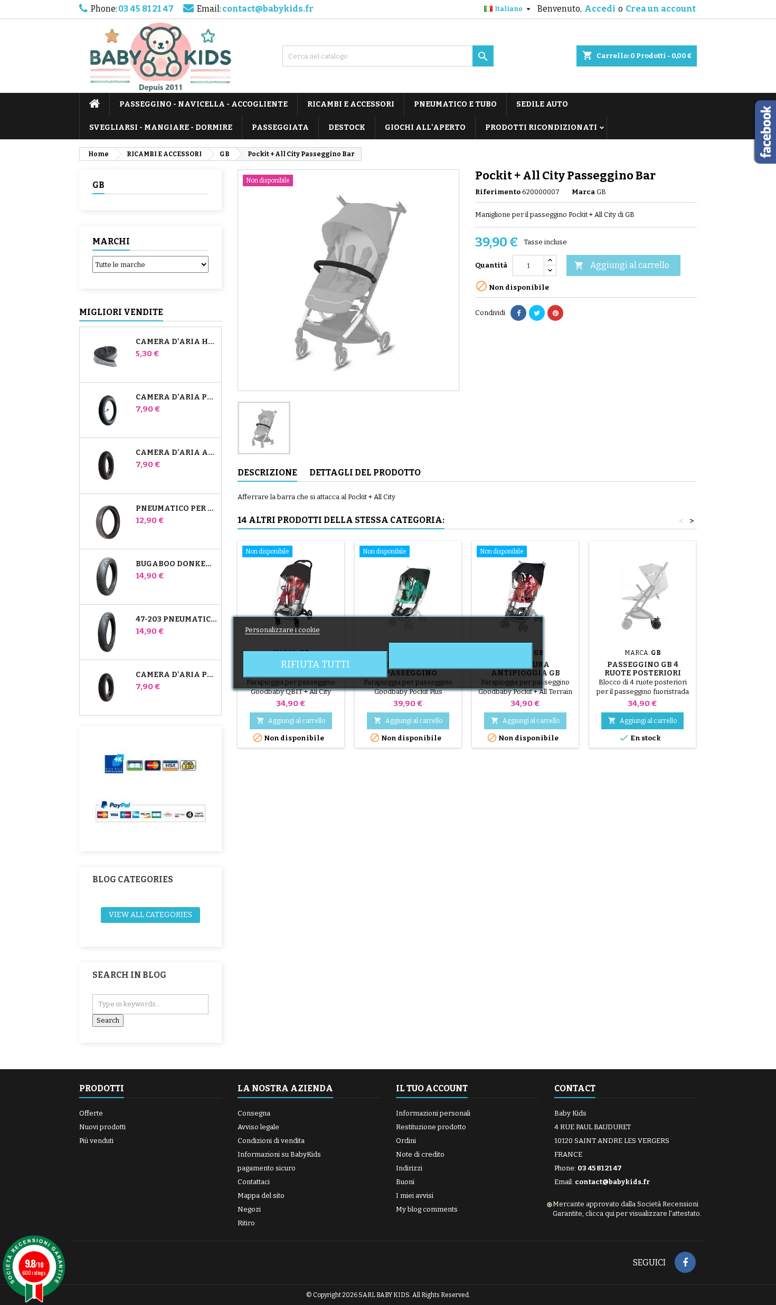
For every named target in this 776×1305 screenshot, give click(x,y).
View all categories (150, 914)
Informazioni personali (433, 1113)
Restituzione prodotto (431, 1127)
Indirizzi (409, 1168)
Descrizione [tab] (267, 473)
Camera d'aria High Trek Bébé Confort (176, 342)
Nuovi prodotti (102, 1127)
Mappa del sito (261, 1195)
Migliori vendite (121, 312)
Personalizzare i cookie (282, 630)
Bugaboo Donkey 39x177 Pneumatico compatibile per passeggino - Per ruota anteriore (176, 564)
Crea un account (661, 9)
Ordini (406, 1141)
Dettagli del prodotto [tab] (365, 473)
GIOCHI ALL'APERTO (425, 127)
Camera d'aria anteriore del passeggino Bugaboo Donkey (176, 453)
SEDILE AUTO (542, 104)
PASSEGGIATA (280, 127)
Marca (583, 192)
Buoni (405, 1182)
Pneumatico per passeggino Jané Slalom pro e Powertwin (176, 508)
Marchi (111, 241)
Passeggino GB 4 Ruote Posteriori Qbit (642, 673)
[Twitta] (537, 313)
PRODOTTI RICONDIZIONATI (541, 127)
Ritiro (246, 1223)
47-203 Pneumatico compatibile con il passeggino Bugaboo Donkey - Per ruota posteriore (176, 619)
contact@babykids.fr (268, 9)
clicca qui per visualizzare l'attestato (642, 1213)
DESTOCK (346, 127)
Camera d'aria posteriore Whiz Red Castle (176, 675)
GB (98, 185)
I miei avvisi (414, 1195)
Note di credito (420, 1154)
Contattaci (254, 1182)
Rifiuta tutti (315, 664)
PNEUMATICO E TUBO (455, 104)
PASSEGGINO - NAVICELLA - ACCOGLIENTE (203, 104)
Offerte (91, 1113)
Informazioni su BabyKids (279, 1154)
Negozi (249, 1209)
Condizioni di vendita (271, 1141)
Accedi (600, 9)
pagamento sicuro (267, 1168)
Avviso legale (258, 1127)
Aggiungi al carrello (621, 265)
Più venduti (96, 1141)
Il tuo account (432, 1088)
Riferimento (498, 192)
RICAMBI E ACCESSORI (350, 104)
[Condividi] (518, 313)
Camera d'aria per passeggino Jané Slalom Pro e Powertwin (176, 397)
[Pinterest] (555, 313)
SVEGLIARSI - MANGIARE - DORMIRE (160, 127)
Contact (574, 1088)
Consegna (254, 1113)
